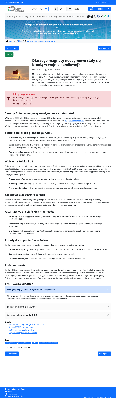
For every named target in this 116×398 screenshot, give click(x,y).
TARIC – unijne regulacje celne (21, 330)
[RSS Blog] (95, 16)
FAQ (6, 2)
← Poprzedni (11, 48)
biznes (9, 54)
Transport (71, 16)
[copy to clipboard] (88, 16)
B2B (50, 16)
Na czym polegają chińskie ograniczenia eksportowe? (31, 289)
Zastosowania (39, 16)
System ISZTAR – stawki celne (21, 327)
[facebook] (98, 16)
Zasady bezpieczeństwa (16, 389)
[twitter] (101, 16)
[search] (46, 9)
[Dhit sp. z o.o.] (15, 9)
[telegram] (107, 16)
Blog (55, 16)
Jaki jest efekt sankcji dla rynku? (21, 307)
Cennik (62, 16)
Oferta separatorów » (23, 104)
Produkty (11, 16)
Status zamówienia (16, 2)
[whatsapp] (104, 16)
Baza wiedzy (12, 394)
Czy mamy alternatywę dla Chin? (22, 315)
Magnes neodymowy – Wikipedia (23, 332)
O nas (9, 391)
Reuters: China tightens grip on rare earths (27, 324)
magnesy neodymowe (74, 120)
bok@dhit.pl (106, 2)
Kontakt (80, 16)
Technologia (24, 16)
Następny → (104, 48)
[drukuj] (91, 16)
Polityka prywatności (15, 396)
